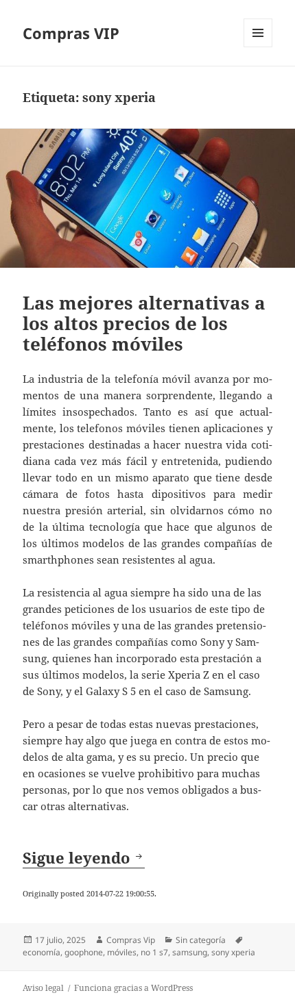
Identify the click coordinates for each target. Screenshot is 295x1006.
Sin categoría (201, 940)
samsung (189, 952)
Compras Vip (130, 940)
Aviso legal (43, 988)
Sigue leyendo (84, 857)
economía (41, 952)
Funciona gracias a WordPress (133, 988)
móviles (122, 952)
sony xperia (233, 952)
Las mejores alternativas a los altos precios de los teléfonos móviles (144, 323)
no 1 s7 (154, 952)
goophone (83, 952)
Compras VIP (71, 33)
